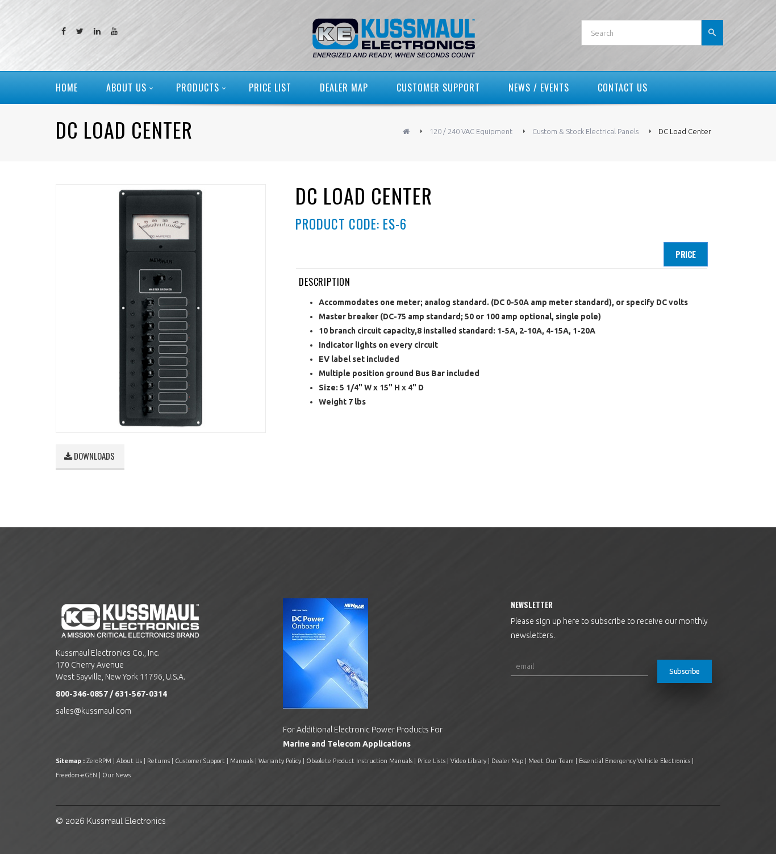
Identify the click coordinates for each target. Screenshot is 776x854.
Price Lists (431, 760)
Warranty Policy (279, 760)
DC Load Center (684, 131)
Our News (116, 775)
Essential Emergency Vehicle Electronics (634, 760)
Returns (158, 760)
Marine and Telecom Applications (347, 743)
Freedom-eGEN (76, 775)
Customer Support (200, 760)
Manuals (241, 760)
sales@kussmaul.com (93, 710)
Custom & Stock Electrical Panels (585, 131)
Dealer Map (507, 760)
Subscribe (684, 671)
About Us (129, 760)
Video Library (468, 760)
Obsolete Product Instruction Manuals (359, 760)
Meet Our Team (551, 760)
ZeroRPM (98, 760)
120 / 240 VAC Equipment (470, 131)
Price (685, 254)
